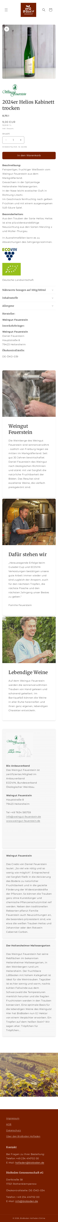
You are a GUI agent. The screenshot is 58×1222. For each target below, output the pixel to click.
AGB (8, 1124)
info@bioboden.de (26, 1201)
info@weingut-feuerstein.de (23, 816)
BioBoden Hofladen (29, 1218)
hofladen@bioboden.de (29, 1162)
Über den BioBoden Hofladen (23, 1136)
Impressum (12, 1118)
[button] (6, 9)
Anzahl (6, 133)
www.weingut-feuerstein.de (23, 820)
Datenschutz (13, 1130)
